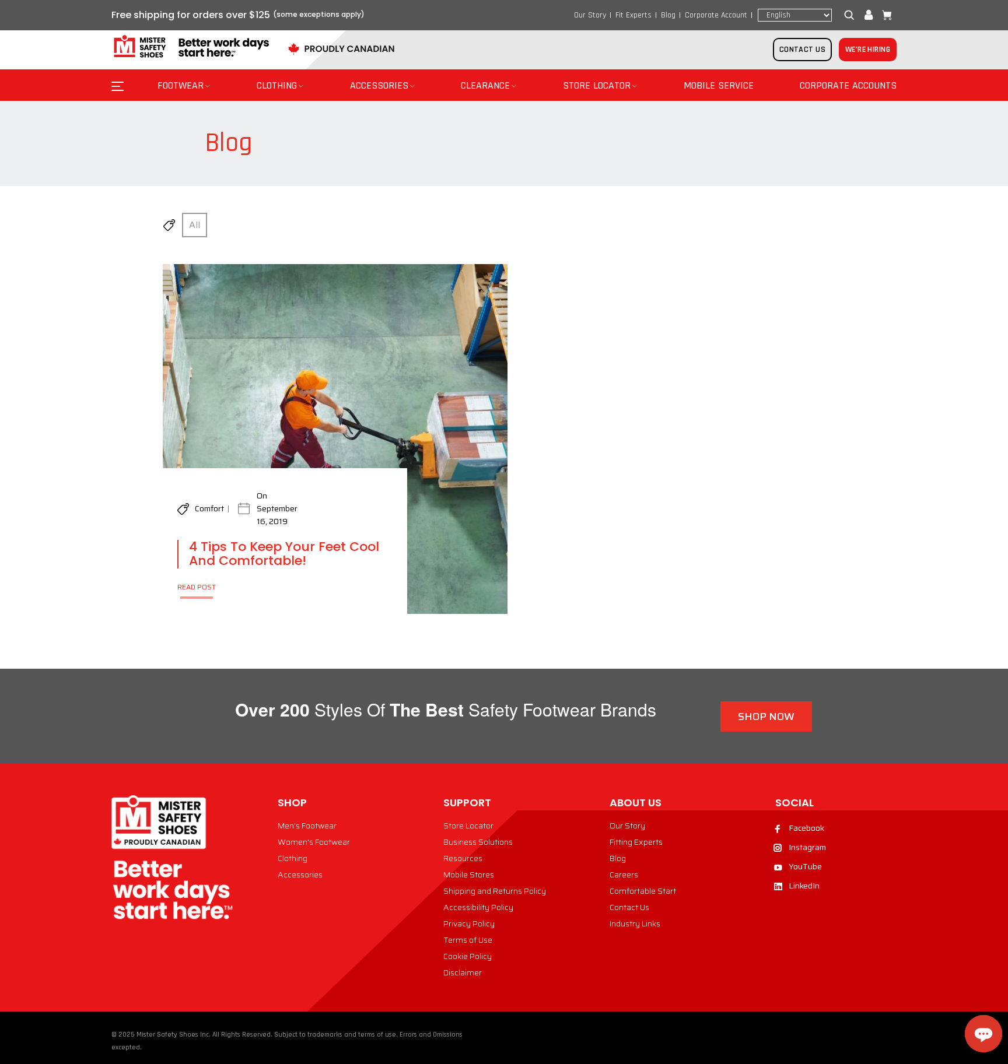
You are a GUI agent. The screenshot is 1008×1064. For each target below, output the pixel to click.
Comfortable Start (643, 890)
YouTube (805, 866)
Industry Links (635, 923)
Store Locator (468, 825)
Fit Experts (633, 15)
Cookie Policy (467, 956)
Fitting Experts (636, 841)
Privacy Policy (469, 923)
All (194, 224)
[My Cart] (884, 15)
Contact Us (629, 907)
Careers (624, 874)
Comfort (209, 508)
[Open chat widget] (983, 1033)
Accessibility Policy (478, 907)
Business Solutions (478, 841)
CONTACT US (802, 49)
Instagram (807, 847)
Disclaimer (462, 972)
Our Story (590, 15)
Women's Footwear (314, 841)
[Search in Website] (852, 15)
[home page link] (190, 47)
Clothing (292, 858)
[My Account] (868, 15)
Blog (668, 15)
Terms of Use (467, 939)
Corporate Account (716, 15)
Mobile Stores (468, 874)
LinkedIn (804, 885)
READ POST (196, 586)
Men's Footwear (307, 825)
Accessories (300, 874)
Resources (462, 858)
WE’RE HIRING (867, 49)
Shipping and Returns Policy (494, 890)
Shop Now (766, 716)
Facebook (806, 827)
